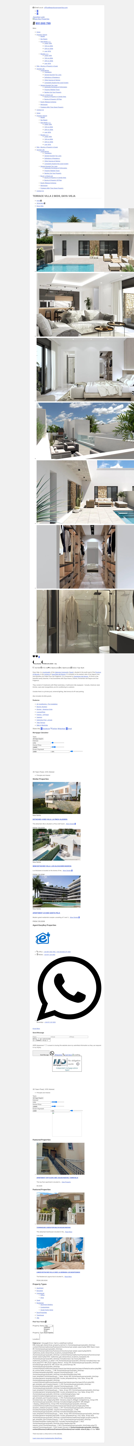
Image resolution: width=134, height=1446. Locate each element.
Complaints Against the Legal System (56, 82)
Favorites (36, 17)
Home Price (37, 745)
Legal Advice (45, 70)
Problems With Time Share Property (52, 107)
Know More (36, 1028)
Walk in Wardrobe (42, 725)
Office (42, 1295)
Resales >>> (44, 54)
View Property (66, 1182)
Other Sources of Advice (52, 80)
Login (43, 17)
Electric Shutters (42, 707)
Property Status (39, 1326)
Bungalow (40, 1290)
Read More (68, 1232)
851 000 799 (43, 23)
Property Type (38, 1333)
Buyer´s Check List (47, 95)
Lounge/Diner (41, 712)
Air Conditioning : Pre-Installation (47, 704)
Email (70, 729)
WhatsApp (61, 729)
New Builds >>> (46, 41)
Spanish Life (40, 69)
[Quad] (48, 1331)
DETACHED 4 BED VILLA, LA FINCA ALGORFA (50, 819)
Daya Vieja (40, 206)
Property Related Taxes (52, 89)
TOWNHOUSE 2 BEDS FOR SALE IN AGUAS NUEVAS (54, 1227)
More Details (70, 824)
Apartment (40, 1288)
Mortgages (44, 104)
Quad (38, 1300)
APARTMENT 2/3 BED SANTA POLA (46, 913)
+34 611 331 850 (49, 954)
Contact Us (40, 110)
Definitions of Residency (52, 77)
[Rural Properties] (48, 1333)
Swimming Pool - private (44, 720)
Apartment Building (47, 1304)
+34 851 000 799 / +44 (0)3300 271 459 (57, 952)
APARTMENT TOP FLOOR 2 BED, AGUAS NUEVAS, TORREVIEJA (57, 1178)
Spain (71, 672)
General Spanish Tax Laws (52, 75)
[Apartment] (48, 1328)
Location (36, 1339)
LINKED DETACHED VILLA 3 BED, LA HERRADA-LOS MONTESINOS (58, 1272)
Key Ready (44, 39)
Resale (43, 36)
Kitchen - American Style (44, 709)
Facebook (46, 729)
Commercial (40, 1293)
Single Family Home (47, 1310)
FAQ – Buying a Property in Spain (47, 66)
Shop (42, 1297)
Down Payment (38, 749)
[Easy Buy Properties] (41, 19)
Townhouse (40, 1315)
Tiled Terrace (41, 722)
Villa (38, 1318)
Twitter (54, 729)
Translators (48, 72)
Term (34, 737)
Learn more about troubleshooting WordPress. (47, 1438)
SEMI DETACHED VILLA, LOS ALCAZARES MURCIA (52, 866)
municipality (46, 672)
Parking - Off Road (43, 714)
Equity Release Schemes (48, 102)
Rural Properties (42, 1312)
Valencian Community (62, 672)
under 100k (48, 43)
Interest (35, 741)
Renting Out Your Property (52, 92)
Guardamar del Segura (81, 676)
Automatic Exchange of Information (55, 87)
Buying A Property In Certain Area (55, 96)
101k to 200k (48, 46)
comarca (47, 674)
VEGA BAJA (40, 203)
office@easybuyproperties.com (56, 8)
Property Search (42, 34)
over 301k (47, 51)
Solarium (39, 717)
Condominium (45, 1307)
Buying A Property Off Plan (53, 99)
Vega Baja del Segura (59, 674)
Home (38, 32)
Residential (40, 1303)
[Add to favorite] (37, 657)
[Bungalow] (48, 1329)
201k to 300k (48, 48)
